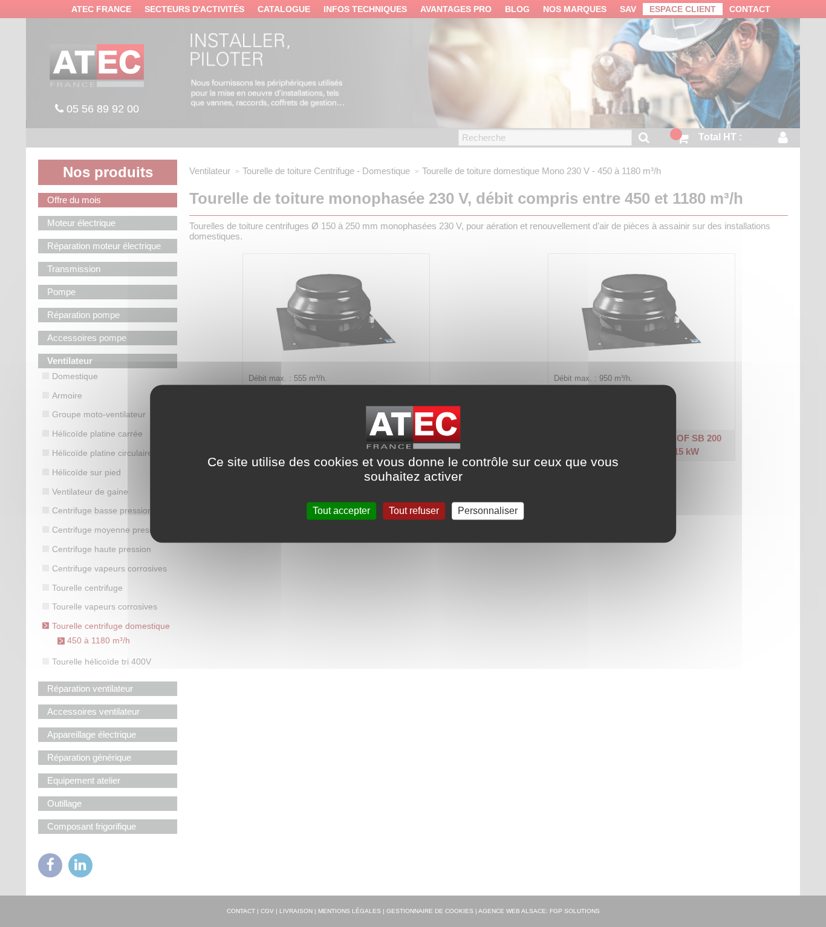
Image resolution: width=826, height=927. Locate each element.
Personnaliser (488, 511)
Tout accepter (341, 511)
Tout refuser (414, 511)
